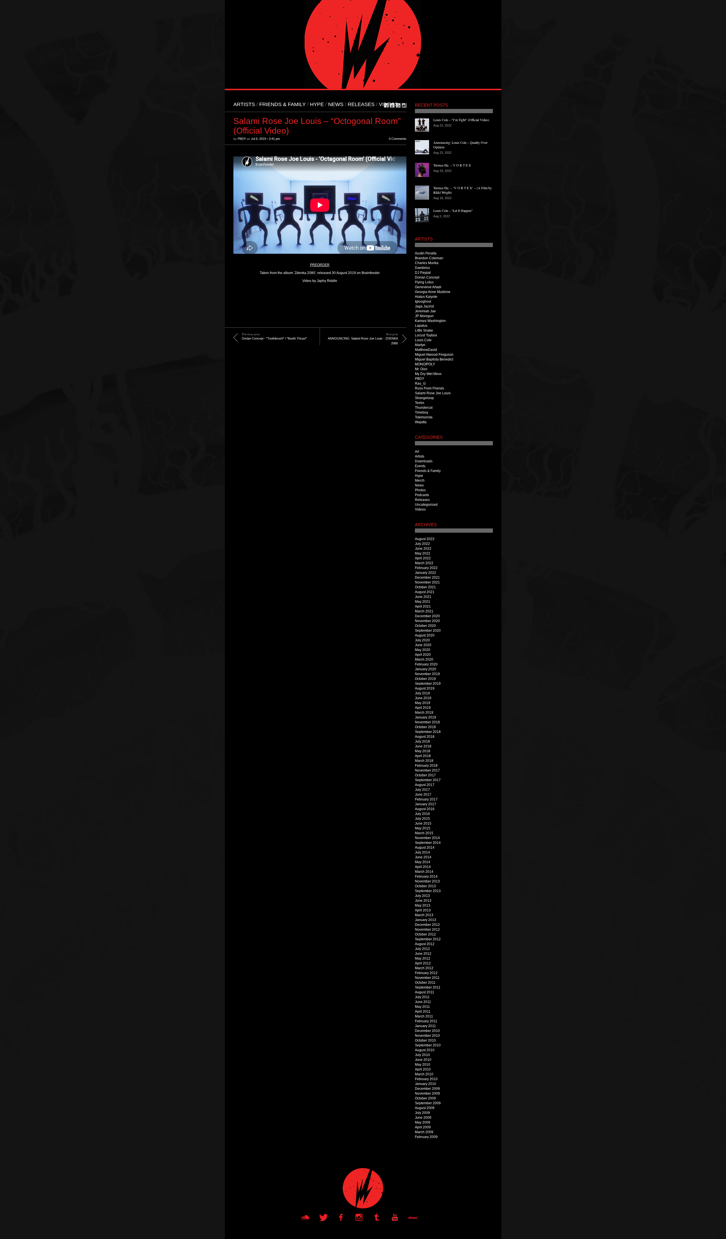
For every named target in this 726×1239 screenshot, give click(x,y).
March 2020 (424, 659)
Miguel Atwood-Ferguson (434, 355)
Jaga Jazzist (424, 306)
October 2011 (425, 983)
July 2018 (422, 741)
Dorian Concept (427, 277)
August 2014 (424, 848)
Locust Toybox (426, 335)
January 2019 (425, 717)
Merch (420, 480)
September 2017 (428, 780)
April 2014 (423, 867)
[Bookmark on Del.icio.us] (398, 105)
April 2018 (423, 756)
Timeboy (421, 412)
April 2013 (423, 910)
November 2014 (427, 838)
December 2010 (427, 1031)
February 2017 (426, 799)
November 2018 (427, 722)
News (335, 104)
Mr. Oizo (421, 369)
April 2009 (423, 1127)
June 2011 (423, 1002)
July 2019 (422, 693)
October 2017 (425, 775)
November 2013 (427, 881)
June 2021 (423, 597)
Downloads (423, 461)
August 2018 (424, 737)
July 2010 (422, 1055)
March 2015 (424, 833)
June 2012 (423, 954)
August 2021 (424, 592)
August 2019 (424, 688)
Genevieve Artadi (428, 287)
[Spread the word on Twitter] (392, 105)
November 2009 (427, 1093)
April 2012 (423, 963)
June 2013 (423, 901)
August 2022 (424, 539)
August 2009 (424, 1108)
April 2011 (422, 1011)
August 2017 (424, 785)
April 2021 (423, 606)
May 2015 (422, 828)
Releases (361, 104)
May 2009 (422, 1122)
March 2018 (424, 761)
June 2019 (423, 698)
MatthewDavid (426, 350)
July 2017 (422, 790)
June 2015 (423, 823)
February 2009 (426, 1137)
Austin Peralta (425, 253)
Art (417, 452)
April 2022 (423, 558)
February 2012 (426, 973)
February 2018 (426, 766)
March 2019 (424, 713)
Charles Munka (426, 263)
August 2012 (424, 944)
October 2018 (425, 727)
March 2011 (424, 1016)
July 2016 (422, 814)
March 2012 (424, 968)
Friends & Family (282, 104)
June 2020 (423, 645)
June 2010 (423, 1060)
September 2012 (428, 939)
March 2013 (424, 915)
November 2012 (427, 930)
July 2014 (422, 852)
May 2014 (422, 862)
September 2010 (428, 1045)
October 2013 (425, 886)
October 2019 (425, 679)
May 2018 (422, 751)
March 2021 (424, 611)
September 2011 (427, 987)
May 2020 (422, 650)
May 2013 (422, 905)
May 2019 (422, 703)
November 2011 (427, 978)
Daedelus (422, 268)
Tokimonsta (423, 417)
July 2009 (422, 1113)
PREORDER (320, 265)
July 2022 (422, 544)
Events (420, 466)
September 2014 (428, 843)
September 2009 (428, 1103)
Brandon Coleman (429, 258)
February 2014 (426, 876)
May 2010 (422, 1065)
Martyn (420, 345)
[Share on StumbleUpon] (404, 105)
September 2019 (428, 684)
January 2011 (425, 1026)
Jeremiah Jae (425, 311)
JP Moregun (424, 316)
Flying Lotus (424, 282)
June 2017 (423, 794)
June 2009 (423, 1118)
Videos (388, 104)
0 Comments (397, 138)
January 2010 (425, 1084)
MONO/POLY (425, 364)
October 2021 (425, 587)
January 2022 (425, 573)
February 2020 (426, 664)
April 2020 (423, 655)
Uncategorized (426, 505)
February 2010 (426, 1079)
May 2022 (422, 553)
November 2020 (427, 621)
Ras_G (420, 383)
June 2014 (423, 857)
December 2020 (427, 616)
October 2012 (425, 934)
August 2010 (424, 1050)
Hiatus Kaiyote (426, 297)
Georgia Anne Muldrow (432, 292)
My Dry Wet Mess (428, 374)
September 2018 (428, 732)
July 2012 (422, 949)
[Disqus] (315, 434)
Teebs (419, 403)
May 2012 (422, 958)
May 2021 (422, 602)
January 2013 (425, 920)
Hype (317, 104)
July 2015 (422, 819)
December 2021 (427, 578)
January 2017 (425, 804)
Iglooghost (423, 302)
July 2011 (422, 997)
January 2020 (425, 669)
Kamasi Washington (430, 321)
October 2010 (425, 1040)
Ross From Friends (429, 388)
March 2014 (424, 872)
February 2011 (426, 1021)
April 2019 (423, 708)
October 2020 (425, 626)
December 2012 (427, 925)
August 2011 (424, 992)
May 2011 (422, 1007)
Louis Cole (423, 340)
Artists (244, 104)
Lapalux (421, 326)
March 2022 (424, 563)
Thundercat (423, 408)
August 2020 (424, 635)
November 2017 (427, 770)
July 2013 (422, 896)
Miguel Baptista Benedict (434, 359)
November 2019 (427, 674)
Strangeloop (424, 398)
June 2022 (423, 549)
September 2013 (428, 891)
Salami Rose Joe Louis (433, 393)
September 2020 (428, 631)
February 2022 (426, 568)
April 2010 (423, 1069)
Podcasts (422, 495)
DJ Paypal (423, 273)
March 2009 (424, 1132)
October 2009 (425, 1098)
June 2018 (423, 746)
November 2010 (427, 1036)
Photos (420, 490)
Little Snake (424, 330)
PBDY (242, 138)
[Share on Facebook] (386, 105)
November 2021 (427, 582)
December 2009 (427, 1089)
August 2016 (424, 809)
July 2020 (422, 640)
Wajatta (421, 422)
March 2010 (424, 1074)
